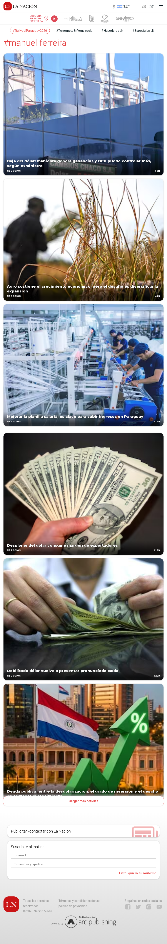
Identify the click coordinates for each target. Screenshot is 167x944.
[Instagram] (148, 906)
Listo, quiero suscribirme (137, 873)
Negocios (14, 171)
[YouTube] (159, 906)
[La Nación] (20, 6)
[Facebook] (127, 906)
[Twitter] (138, 906)
